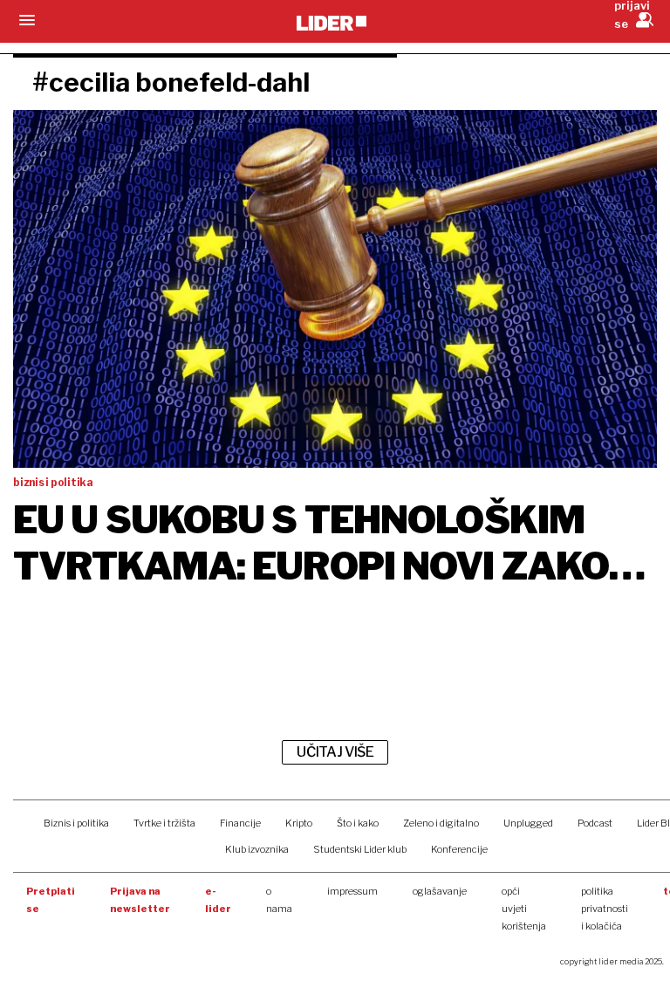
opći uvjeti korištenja (524, 908)
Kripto (298, 823)
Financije (240, 823)
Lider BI (653, 823)
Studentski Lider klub (360, 849)
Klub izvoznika (257, 849)
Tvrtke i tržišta (164, 823)
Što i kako (358, 823)
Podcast (595, 823)
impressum (352, 891)
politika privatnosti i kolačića (604, 908)
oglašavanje (440, 891)
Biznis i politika (76, 823)
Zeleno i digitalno (441, 823)
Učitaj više (335, 752)
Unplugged (528, 823)
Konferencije (459, 849)
